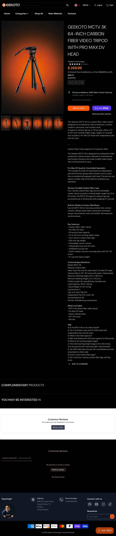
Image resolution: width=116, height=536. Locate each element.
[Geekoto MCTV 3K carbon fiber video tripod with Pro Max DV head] (6, 123)
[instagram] (103, 504)
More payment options (101, 114)
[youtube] (96, 504)
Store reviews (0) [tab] (25, 458)
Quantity (72, 78)
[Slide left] (2, 67)
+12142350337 (71, 501)
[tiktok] (110, 504)
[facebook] (89, 504)
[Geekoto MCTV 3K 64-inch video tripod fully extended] (37, 123)
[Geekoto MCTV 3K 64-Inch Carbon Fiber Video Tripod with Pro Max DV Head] (48, 123)
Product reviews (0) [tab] (9, 458)
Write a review (58, 470)
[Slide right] (62, 67)
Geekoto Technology (54, 532)
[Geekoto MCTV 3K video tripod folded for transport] (16, 123)
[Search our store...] (67, 5)
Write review (58, 427)
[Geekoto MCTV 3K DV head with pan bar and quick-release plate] (27, 123)
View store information (81, 100)
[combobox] (47, 5)
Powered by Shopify (67, 532)
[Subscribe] (112, 516)
